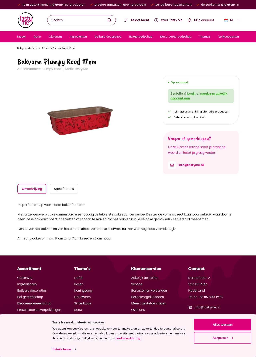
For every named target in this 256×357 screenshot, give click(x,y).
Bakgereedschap (30, 297)
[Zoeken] (110, 20)
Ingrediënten (27, 284)
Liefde (78, 278)
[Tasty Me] (25, 20)
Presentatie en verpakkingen (39, 310)
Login (191, 93)
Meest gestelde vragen (148, 303)
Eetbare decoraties (31, 290)
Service (136, 284)
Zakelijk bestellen (144, 278)
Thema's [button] (82, 268)
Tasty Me (81, 69)
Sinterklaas (82, 303)
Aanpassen (220, 337)
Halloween (82, 297)
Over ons (138, 310)
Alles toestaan (223, 324)
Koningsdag (83, 290)
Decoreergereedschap (34, 303)
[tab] (31, 189)
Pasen (78, 284)
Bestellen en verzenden (149, 290)
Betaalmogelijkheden (147, 297)
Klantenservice (146, 269)
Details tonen (61, 349)
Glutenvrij (24, 278)
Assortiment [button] (29, 268)
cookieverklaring (128, 338)
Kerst (78, 310)
